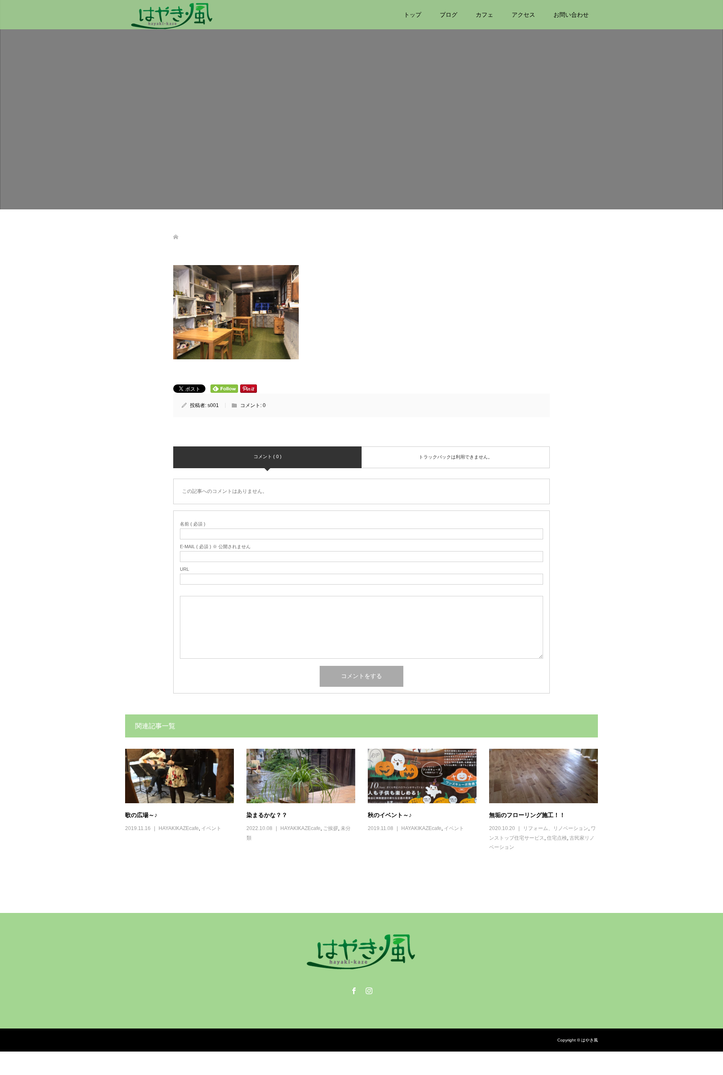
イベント (211, 828)
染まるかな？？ (266, 815)
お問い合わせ (571, 14)
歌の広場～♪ (141, 815)
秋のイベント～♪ (390, 815)
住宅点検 (557, 838)
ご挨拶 (330, 828)
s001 (213, 405)
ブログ (448, 14)
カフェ (484, 14)
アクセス (523, 14)
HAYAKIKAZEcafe (179, 828)
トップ (412, 14)
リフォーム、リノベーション (555, 828)
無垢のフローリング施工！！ (527, 815)
